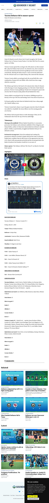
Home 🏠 (3, 9)
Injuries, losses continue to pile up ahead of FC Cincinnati (12, 448)
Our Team (12, 495)
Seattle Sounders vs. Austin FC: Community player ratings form (35, 473)
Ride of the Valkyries (30, 445)
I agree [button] (29, 496)
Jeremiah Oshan (8, 20)
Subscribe (44, 5)
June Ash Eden (28, 448)
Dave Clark (43, 392)
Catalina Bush (38, 393)
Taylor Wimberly (5, 392)
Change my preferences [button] (33, 498)
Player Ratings (28, 470)
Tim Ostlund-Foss (29, 393)
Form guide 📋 (40, 9)
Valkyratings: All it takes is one (35, 447)
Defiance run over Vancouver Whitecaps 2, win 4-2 (34, 416)
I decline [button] (35, 496)
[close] (48, 1)
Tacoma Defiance (8, 13)
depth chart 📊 (10, 9)
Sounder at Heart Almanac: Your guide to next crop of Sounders (35, 390)
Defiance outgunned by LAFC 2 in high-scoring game (12, 390)
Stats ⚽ (33, 9)
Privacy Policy (19, 495)
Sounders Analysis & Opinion (31, 387)
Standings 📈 (27, 9)
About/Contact (6, 495)
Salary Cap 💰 (18, 9)
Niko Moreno (13, 450)
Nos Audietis (4, 445)
